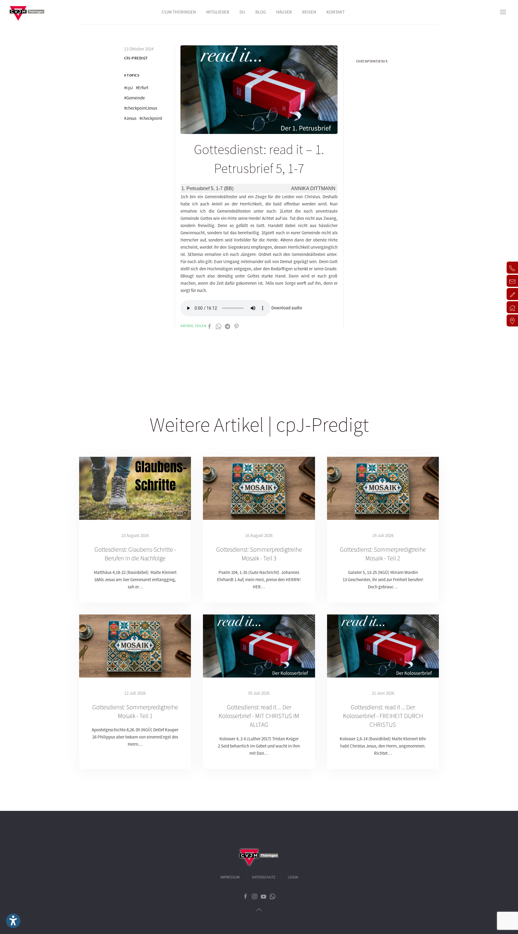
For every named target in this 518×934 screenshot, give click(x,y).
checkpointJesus (372, 61)
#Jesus (130, 118)
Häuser (284, 12)
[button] (503, 12)
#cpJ (128, 87)
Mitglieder (217, 12)
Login (293, 877)
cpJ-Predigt (136, 58)
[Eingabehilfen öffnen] (13, 921)
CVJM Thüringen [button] (179, 12)
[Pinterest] (237, 326)
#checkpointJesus (140, 108)
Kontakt (335, 12)
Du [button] (242, 12)
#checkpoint (150, 118)
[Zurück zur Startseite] (27, 12)
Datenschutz (263, 877)
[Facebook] (210, 326)
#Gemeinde (134, 98)
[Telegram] (228, 326)
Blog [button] (260, 12)
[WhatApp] (219, 326)
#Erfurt (142, 87)
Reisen (309, 12)
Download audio (286, 308)
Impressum (230, 877)
